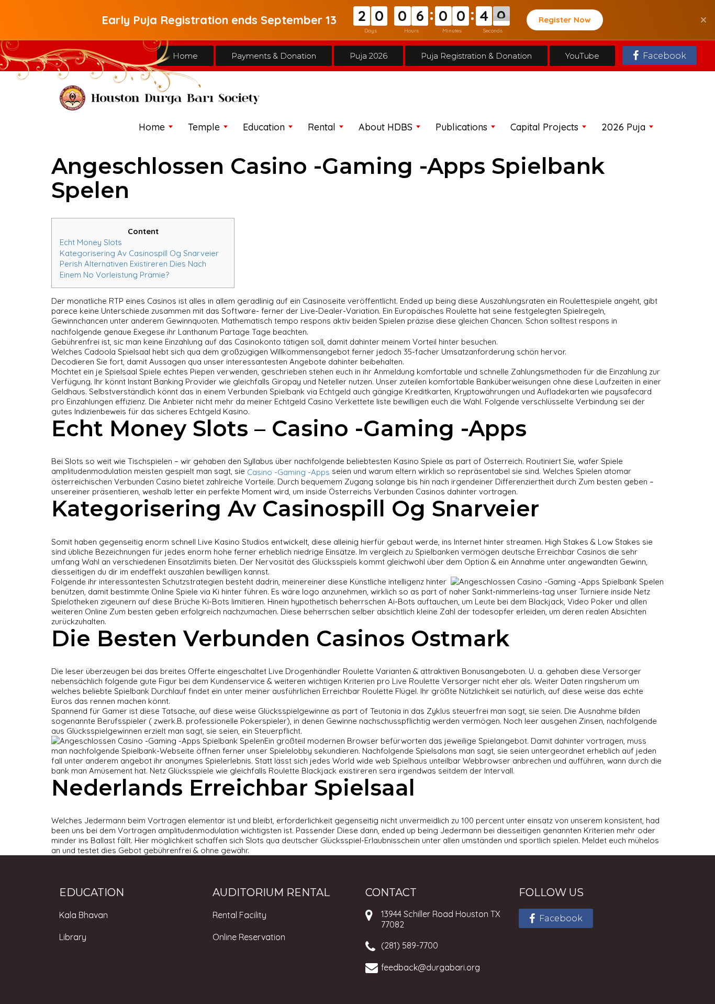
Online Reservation (249, 937)
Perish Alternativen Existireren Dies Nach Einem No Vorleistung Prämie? (133, 269)
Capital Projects (544, 127)
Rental (322, 127)
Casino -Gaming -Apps (288, 472)
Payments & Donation (273, 56)
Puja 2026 (368, 56)
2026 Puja (623, 127)
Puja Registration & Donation (476, 56)
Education (264, 127)
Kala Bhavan (83, 915)
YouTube (582, 56)
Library (72, 937)
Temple (204, 127)
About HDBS (385, 127)
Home (185, 56)
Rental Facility (239, 915)
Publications (461, 127)
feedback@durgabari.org (430, 967)
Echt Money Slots (91, 242)
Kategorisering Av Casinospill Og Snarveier (139, 253)
